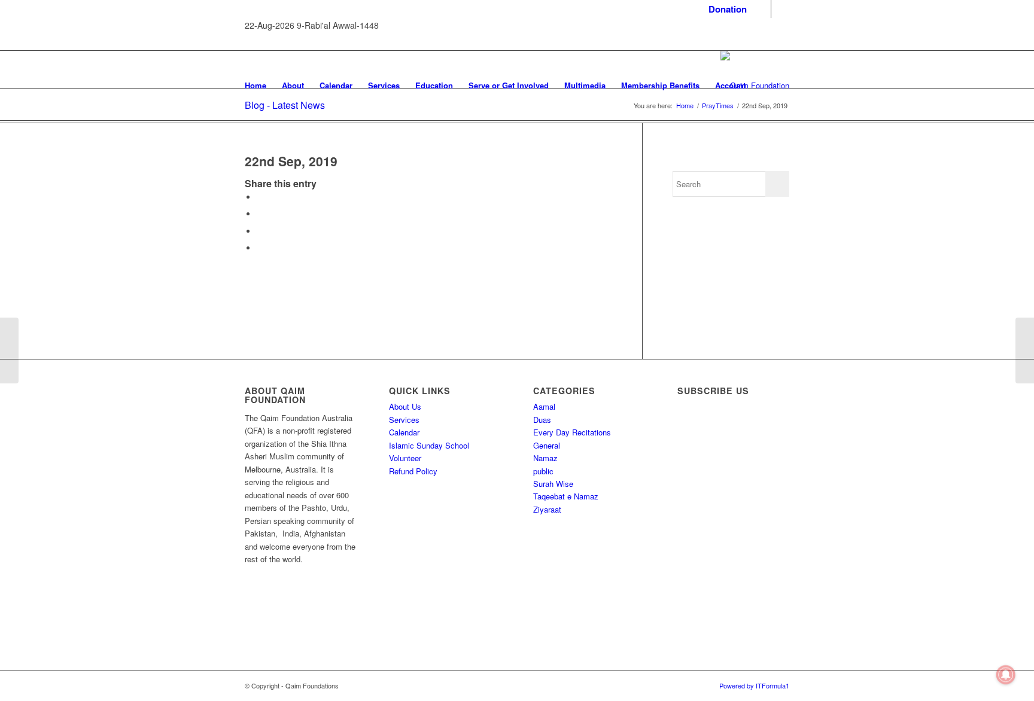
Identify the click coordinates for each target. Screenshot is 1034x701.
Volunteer (405, 458)
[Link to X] (780, 9)
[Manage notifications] (1005, 674)
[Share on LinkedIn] (260, 248)
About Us (405, 406)
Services (404, 419)
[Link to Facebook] (762, 9)
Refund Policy (413, 471)
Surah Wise (553, 483)
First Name (708, 438)
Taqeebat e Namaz (565, 496)
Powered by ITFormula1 (754, 685)
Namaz (545, 458)
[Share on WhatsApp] (260, 231)
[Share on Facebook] (260, 197)
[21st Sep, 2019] (9, 350)
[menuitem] (724, 9)
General (546, 445)
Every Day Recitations (572, 432)
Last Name (707, 486)
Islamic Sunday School (429, 445)
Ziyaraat (547, 509)
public (543, 471)
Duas (542, 419)
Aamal (544, 406)
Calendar (404, 432)
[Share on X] (260, 214)
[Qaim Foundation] (754, 85)
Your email (707, 535)
